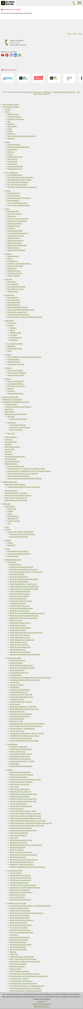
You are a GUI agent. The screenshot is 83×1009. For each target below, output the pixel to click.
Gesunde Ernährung (14, 223)
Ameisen (13, 328)
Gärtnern (8, 254)
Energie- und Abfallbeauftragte (21, 932)
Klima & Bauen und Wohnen (17, 307)
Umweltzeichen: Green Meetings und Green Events (28, 976)
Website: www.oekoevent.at (20, 647)
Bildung (10, 770)
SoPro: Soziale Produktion (19, 971)
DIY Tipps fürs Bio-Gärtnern (17, 182)
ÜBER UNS (6, 504)
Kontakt (47, 94)
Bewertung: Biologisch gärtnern (21, 920)
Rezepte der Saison (14, 243)
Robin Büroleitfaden (17, 966)
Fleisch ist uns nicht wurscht (17, 219)
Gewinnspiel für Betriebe (19, 537)
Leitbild (10, 511)
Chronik (8, 529)
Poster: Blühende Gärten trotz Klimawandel (26, 633)
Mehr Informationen (41, 1006)
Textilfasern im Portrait (15, 364)
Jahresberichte (12, 518)
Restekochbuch (16, 969)
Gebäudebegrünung (14, 157)
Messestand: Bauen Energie (20, 623)
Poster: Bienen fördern (18, 625)
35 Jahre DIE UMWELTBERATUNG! (20, 532)
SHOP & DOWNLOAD (10, 397)
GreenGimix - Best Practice (20, 427)
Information (11, 562)
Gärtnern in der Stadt (15, 266)
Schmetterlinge (15, 338)
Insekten (10, 325)
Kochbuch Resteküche (18, 599)
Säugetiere (11, 346)
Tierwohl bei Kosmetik (15, 375)
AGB (78, 92)
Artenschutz (11, 323)
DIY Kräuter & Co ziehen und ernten (20, 177)
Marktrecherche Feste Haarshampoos (24, 616)
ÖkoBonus (14, 954)
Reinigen (10, 389)
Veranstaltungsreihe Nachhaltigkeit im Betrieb (24, 478)
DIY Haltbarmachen (14, 175)
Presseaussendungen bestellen (19, 554)
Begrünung (9, 409)
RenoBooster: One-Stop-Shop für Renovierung (27, 724)
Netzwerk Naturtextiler (18, 949)
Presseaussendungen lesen (17, 551)
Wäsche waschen (13, 362)
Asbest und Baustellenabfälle (18, 147)
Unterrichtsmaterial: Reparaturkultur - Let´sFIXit (28, 821)
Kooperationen (13, 516)
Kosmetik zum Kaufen (15, 289)
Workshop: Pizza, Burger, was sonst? (23, 855)
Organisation (10, 506)
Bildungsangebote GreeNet (20, 772)
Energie (8, 191)
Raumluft (8, 452)
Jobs (35, 94)
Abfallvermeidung (14, 117)
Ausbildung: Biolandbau (19, 747)
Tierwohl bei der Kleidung (16, 373)
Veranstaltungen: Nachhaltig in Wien (23, 830)
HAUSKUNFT (15, 687)
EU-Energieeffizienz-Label (17, 203)
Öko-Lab (13, 952)
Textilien (8, 355)
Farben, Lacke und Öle (15, 381)
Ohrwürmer (14, 340)
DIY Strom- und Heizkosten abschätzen (22, 187)
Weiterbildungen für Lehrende (16, 493)
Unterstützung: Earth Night (20, 716)
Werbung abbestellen (15, 393)
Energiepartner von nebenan (20, 759)
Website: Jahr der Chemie (19, 645)
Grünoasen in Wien (17, 685)
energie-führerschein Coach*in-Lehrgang (22, 474)
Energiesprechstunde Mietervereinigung (25, 680)
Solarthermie (12, 164)
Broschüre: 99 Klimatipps (19, 582)
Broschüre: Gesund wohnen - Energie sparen (26, 572)
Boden (9, 259)
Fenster (10, 154)
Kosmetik (8, 279)
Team (7, 527)
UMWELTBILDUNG (9, 482)
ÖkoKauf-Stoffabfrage (18, 419)
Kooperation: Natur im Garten (21, 601)
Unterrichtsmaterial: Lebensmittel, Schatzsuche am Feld (31, 823)
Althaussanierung (13, 145)
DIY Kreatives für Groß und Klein (19, 180)
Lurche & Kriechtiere (15, 344)
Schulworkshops (11, 491)
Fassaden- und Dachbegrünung (19, 264)
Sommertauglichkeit (15, 166)
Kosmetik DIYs (12, 284)
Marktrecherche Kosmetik (19, 611)
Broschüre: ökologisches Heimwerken (24, 569)
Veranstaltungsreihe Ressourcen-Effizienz (25, 988)
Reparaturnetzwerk (17, 719)
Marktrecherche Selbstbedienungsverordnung (27, 613)
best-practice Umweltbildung (16, 498)
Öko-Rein (10, 416)
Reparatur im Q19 (16, 721)
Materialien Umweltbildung (15, 484)
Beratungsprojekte (14, 658)
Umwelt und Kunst (16, 809)
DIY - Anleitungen (11, 172)
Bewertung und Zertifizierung (16, 414)
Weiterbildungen (11, 464)
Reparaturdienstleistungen (15, 457)
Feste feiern (11, 216)
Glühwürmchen (15, 333)
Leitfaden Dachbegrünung (19, 606)
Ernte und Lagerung (14, 214)
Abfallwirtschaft (11, 404)
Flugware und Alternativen (17, 221)
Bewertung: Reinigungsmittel (20, 925)
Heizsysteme (12, 159)
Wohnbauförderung (14, 169)
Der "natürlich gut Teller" (19, 928)
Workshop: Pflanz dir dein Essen (22, 864)
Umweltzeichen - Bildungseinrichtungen (24, 974)
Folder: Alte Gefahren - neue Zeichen (23, 584)
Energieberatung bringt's (19, 673)
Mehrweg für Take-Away (19, 940)
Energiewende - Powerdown (20, 930)
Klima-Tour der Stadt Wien (19, 789)
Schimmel (11, 391)
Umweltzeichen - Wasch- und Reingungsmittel (27, 986)
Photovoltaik (12, 162)
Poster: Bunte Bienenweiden (20, 628)
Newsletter (11, 545)
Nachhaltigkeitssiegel (18, 947)
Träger (9, 514)
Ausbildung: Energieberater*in (21, 749)
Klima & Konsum (13, 300)
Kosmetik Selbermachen (16, 287)
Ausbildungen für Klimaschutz (18, 315)
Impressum (37, 92)
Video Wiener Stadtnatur (19, 833)
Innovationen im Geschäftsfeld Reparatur (25, 888)
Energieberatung (13, 196)
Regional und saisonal (15, 240)
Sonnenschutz (12, 291)
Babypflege (11, 282)
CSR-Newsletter (11, 437)
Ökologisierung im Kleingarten (21, 714)
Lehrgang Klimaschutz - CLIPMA (22, 761)
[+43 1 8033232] (74, 4)
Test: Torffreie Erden (17, 897)
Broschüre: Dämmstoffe (19, 577)
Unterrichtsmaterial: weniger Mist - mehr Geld (27, 826)
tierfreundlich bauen (14, 349)
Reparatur (11, 139)
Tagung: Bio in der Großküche (21, 806)
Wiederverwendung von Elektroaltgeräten (25, 991)
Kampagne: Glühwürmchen (20, 594)
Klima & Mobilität (13, 302)
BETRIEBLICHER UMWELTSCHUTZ (15, 402)
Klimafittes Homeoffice (16, 386)
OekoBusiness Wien (12, 447)
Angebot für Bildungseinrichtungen (18, 407)
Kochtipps (11, 228)
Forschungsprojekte (14, 871)
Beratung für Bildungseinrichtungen (18, 495)
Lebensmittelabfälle (14, 231)
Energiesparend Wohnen (19, 883)
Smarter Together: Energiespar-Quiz (23, 801)
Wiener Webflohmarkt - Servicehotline (24, 741)
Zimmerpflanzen (13, 276)
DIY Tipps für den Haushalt (17, 185)
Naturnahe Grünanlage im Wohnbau (23, 707)
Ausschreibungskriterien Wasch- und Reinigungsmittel (30, 906)
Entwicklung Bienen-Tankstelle (21, 782)
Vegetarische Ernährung (16, 250)
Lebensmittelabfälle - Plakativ (21, 702)
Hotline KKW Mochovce (19, 692)
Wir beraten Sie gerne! (12, 10)
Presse (40, 94)
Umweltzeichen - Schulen (19, 979)
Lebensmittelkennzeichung (17, 233)
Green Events (10, 449)
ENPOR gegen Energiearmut (20, 880)
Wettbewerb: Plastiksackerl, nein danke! (25, 654)
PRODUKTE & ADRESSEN (12, 400)
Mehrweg (10, 124)
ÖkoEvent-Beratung (17, 711)
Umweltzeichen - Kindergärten (21, 981)
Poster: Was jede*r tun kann (20, 635)
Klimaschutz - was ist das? (17, 312)
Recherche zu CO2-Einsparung (21, 892)
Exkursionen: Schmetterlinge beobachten (25, 779)
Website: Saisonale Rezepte (20, 652)
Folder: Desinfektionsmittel (20, 591)
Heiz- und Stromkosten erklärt (18, 205)
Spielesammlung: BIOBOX (19, 796)
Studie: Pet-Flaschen (17, 895)
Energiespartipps (13, 193)
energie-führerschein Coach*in (21, 754)
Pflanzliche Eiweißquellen (16, 245)
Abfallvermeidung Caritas (19, 908)
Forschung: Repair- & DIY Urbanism (23, 885)
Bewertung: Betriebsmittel (19, 918)
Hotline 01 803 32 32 (18, 661)
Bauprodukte (12, 149)
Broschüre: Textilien (17, 574)
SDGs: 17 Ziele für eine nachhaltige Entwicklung (24, 317)
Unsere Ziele (11, 509)
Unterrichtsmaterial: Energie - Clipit (23, 811)
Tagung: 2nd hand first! (18, 804)
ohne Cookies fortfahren (41, 1004)
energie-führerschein (17, 752)
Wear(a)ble (14, 838)
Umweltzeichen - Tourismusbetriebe (23, 983)
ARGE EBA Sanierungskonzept (21, 665)
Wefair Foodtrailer (16, 850)
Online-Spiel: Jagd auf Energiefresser (23, 794)
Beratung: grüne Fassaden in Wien (22, 668)
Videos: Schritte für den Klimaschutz (20, 310)
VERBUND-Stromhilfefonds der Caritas (24, 736)
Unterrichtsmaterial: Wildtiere (21, 828)
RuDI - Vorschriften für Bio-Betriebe (23, 959)
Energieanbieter (13, 200)
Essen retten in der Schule (19, 784)
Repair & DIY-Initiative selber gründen (21, 136)
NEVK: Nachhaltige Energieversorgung (24, 709)
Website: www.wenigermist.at (21, 840)
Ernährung (9, 440)
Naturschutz (9, 321)
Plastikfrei (11, 134)
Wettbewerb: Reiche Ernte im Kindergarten (26, 845)
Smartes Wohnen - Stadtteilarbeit (22, 728)
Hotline (10, 543)
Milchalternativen (13, 238)
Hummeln (13, 335)
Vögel (9, 351)
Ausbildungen (12, 744)
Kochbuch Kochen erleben (19, 596)
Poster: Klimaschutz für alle (20, 637)
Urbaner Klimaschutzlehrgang (21, 766)
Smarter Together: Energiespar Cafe (23, 799)
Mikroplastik (12, 126)
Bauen (7, 142)
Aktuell (7, 109)
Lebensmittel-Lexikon (15, 236)
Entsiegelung (12, 261)
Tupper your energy (17, 731)
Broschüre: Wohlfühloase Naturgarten (24, 579)
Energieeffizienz (11, 442)
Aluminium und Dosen (15, 119)
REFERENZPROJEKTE (13, 560)
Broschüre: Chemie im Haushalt (21, 567)
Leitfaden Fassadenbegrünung (21, 608)
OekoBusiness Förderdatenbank (22, 957)
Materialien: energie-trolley (20, 756)
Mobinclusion (15, 704)
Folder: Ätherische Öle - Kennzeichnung (24, 586)
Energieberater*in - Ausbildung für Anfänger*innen (26, 469)
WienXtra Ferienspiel (17, 847)
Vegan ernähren (13, 248)
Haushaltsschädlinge (15, 384)
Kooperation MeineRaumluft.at (21, 697)
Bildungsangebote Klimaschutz (21, 775)
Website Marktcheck (17, 650)
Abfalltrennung (13, 114)
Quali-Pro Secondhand (18, 964)
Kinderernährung (13, 226)
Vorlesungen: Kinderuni (18, 835)
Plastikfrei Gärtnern (14, 273)
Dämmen (10, 152)
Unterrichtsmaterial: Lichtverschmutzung (25, 813)
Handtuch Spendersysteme (20, 937)
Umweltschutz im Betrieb (16, 903)
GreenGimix (11, 423)
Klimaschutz (9, 295)
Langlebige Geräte (17, 699)
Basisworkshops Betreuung (20, 911)
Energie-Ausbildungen (15, 466)
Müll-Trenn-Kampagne (18, 942)
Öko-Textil (11, 433)
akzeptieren (41, 1002)
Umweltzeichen (10, 459)
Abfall (7, 112)
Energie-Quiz (14, 682)
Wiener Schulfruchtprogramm (21, 852)
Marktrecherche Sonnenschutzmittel (23, 618)
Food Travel (14, 787)
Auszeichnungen (13, 521)
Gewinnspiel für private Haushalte (22, 534)
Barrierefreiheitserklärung (64, 92)
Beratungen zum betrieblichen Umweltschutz (26, 913)
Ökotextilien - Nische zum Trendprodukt (25, 962)
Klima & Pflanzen (13, 305)
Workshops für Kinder (18, 857)
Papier (9, 129)
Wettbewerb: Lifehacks (18, 843)
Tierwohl (8, 368)
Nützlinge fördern (13, 271)
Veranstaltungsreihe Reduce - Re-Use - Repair (27, 733)
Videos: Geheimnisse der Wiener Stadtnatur (23, 487)
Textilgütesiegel (13, 359)
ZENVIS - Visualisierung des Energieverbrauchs (27, 867)
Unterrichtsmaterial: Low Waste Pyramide (25, 816)
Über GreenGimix (16, 430)
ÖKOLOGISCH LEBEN (10, 107)
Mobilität (8, 444)
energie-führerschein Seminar (18, 476)
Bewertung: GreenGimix (19, 923)
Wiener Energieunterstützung (21, 738)
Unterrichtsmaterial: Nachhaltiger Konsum (25, 818)
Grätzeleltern (15, 764)
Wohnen (8, 379)
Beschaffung (9, 412)
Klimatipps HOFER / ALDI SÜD (21, 694)
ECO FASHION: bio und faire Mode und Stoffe (24, 357)
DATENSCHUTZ (47, 92)
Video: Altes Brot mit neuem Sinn (22, 640)
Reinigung (8, 454)
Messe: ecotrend (16, 620)
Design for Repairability (18, 777)
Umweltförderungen (12, 461)
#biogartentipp (13, 256)
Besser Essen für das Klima (20, 915)
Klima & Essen (12, 298)
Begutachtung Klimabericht (20, 875)
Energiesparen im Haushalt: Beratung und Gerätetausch (30, 678)
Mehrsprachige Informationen (16, 500)
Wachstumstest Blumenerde (20, 900)
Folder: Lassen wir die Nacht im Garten (24, 589)
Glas (9, 122)
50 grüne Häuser (16, 873)
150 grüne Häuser (16, 663)
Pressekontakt (12, 556)
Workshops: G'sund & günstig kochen (24, 860)
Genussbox (14, 935)
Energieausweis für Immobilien (18, 198)
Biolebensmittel (13, 211)
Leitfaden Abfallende (18, 603)
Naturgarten (11, 268)
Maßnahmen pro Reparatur (20, 890)
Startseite (28, 92)
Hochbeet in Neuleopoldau (20, 690)
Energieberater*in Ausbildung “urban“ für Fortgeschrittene (29, 471)
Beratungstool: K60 (17, 670)
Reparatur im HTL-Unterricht (20, 792)
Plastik (9, 131)
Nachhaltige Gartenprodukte (20, 945)
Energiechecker (16, 675)
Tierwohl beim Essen (15, 370)
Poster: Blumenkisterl (18, 630)
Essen (7, 209)
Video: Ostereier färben (18, 642)
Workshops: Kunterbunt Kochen (22, 862)
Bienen (12, 330)
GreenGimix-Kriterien (18, 425)
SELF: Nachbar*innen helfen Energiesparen (26, 726)
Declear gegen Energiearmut (20, 878)
